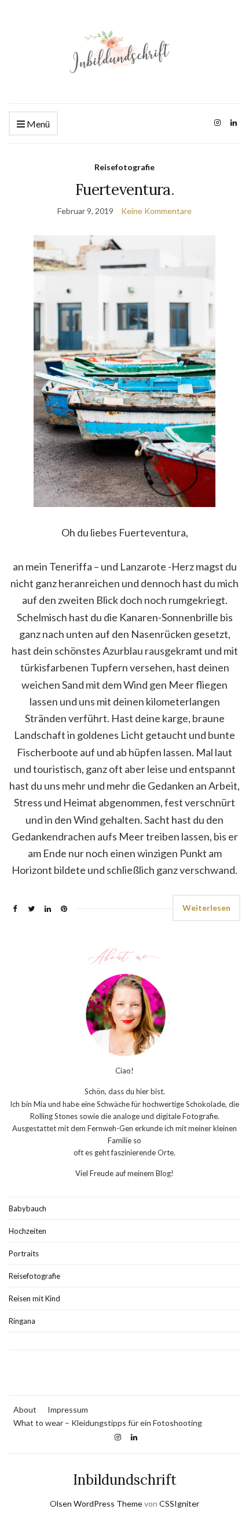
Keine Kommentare (156, 211)
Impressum (67, 1409)
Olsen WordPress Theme (96, 1503)
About (24, 1409)
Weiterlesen (206, 908)
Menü (37, 123)
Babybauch (27, 1208)
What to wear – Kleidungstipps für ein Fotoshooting (107, 1423)
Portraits (24, 1253)
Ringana (22, 1321)
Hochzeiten (27, 1231)
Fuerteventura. (124, 189)
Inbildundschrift (125, 1480)
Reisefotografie (124, 167)
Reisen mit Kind (34, 1298)
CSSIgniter (179, 1503)
